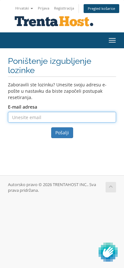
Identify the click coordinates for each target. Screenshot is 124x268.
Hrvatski (22, 8)
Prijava (43, 8)
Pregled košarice (101, 8)
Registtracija (64, 8)
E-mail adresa (22, 107)
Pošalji (62, 133)
